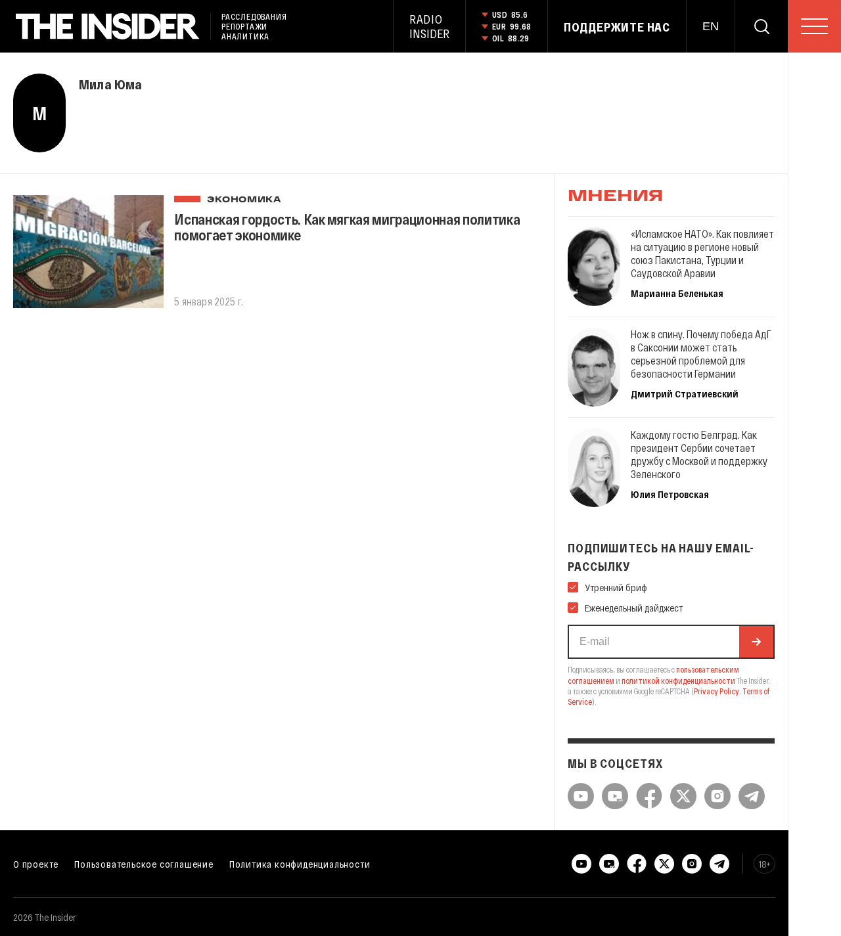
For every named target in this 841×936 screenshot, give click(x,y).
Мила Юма (111, 84)
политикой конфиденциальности (678, 680)
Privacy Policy (716, 691)
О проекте (35, 864)
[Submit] (756, 641)
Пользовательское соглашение (144, 864)
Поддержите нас (617, 27)
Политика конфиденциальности (300, 864)
